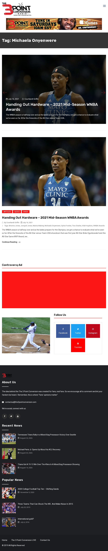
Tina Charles (76, 226)
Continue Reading (10, 242)
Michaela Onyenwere (52, 226)
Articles (7, 212)
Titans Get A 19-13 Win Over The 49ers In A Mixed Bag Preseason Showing (49, 464)
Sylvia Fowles (66, 226)
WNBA (25, 212)
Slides (16, 212)
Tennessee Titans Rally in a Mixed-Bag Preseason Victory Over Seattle (47, 435)
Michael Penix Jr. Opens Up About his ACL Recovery (39, 449)
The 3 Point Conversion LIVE (23, 540)
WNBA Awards (99, 226)
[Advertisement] (55, 290)
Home (4, 540)
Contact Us (45, 540)
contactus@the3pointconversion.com (20, 402)
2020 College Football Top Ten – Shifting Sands (38, 489)
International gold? (26, 519)
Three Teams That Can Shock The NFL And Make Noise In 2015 (45, 504)
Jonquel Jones (26, 226)
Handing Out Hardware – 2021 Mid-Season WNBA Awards (45, 217)
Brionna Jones (14, 226)
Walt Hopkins (87, 226)
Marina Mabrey (38, 226)
